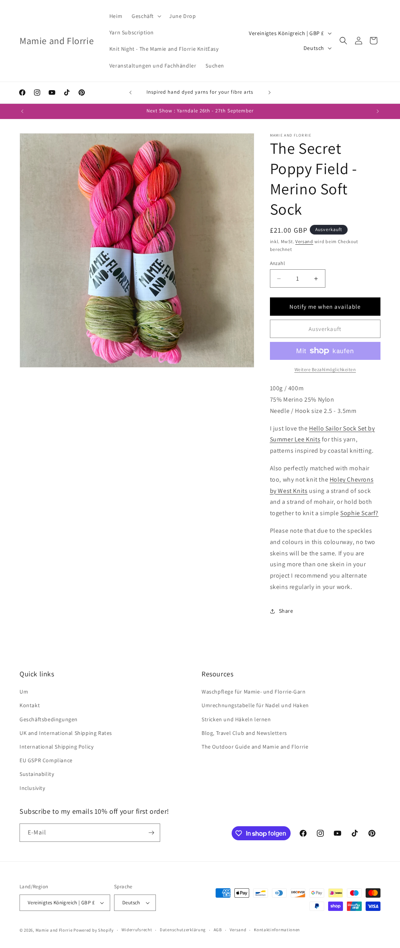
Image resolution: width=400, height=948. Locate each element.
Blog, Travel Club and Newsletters (244, 732)
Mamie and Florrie (55, 930)
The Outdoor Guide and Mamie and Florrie (255, 746)
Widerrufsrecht (136, 929)
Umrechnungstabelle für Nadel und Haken (255, 705)
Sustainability (37, 773)
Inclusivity (32, 787)
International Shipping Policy (56, 746)
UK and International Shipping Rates (66, 732)
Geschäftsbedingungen (49, 719)
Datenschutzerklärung (183, 929)
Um (24, 691)
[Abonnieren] (151, 832)
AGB (218, 929)
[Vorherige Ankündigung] (130, 92)
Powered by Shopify (93, 930)
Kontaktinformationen (277, 929)
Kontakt (30, 705)
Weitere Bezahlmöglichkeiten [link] (325, 369)
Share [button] (286, 610)
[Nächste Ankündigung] (269, 92)
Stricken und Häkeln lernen (236, 719)
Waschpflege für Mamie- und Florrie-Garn (253, 691)
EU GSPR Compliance (46, 760)
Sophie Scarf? (359, 513)
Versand (304, 241)
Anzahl (277, 263)
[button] (145, 16)
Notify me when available (325, 306)
